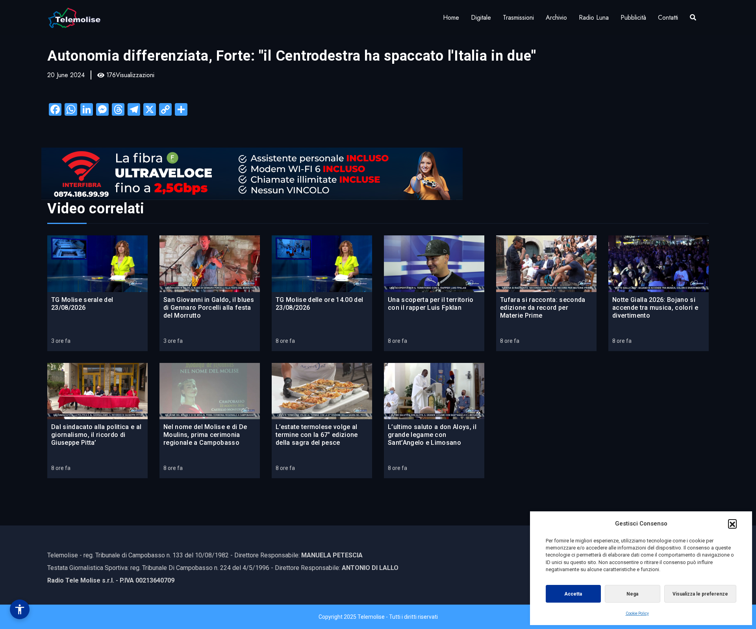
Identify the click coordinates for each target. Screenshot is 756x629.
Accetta (573, 594)
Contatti (668, 17)
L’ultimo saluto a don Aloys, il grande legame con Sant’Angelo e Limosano (432, 434)
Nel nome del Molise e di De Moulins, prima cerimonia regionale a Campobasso (205, 434)
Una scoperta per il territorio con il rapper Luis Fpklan (431, 303)
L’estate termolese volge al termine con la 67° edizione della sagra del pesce (317, 434)
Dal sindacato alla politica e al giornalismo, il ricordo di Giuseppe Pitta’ (96, 434)
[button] (732, 523)
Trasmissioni (518, 17)
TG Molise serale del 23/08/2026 (82, 303)
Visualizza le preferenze (700, 594)
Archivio (556, 17)
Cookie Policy (637, 613)
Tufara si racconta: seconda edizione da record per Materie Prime (543, 307)
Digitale (481, 17)
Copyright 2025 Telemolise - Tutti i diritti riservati (378, 617)
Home (451, 17)
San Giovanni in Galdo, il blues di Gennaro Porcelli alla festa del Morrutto (208, 307)
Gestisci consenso (20, 609)
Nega (632, 594)
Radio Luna (594, 17)
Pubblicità (633, 17)
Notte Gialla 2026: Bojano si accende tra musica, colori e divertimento (655, 307)
